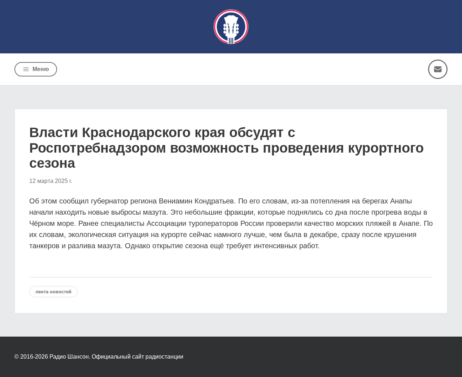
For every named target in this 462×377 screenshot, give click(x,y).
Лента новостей (53, 291)
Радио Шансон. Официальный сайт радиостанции (116, 357)
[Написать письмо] (438, 69)
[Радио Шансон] (231, 26)
